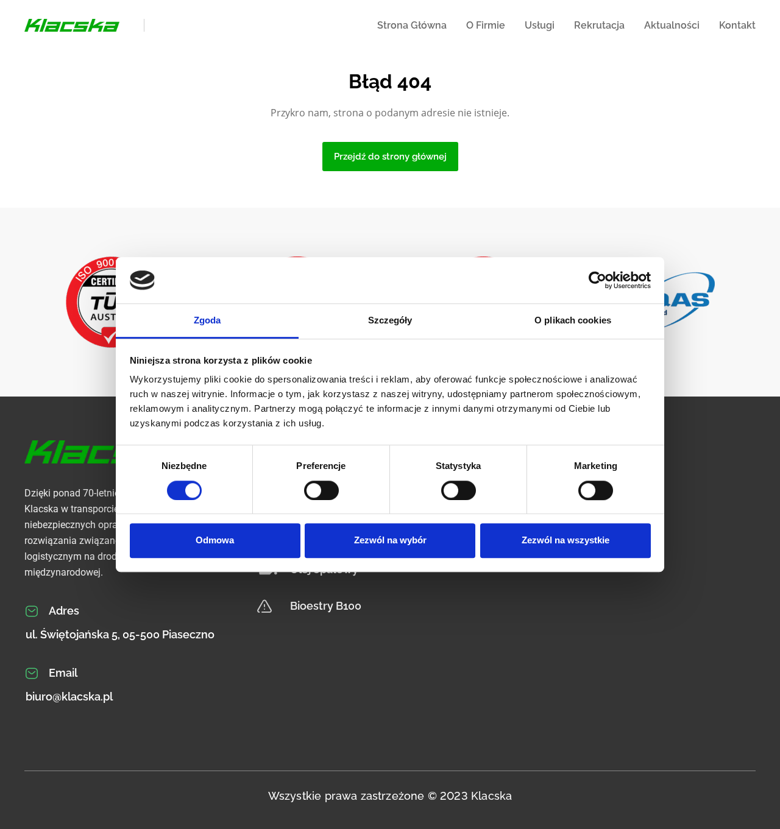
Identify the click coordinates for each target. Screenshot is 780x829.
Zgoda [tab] (207, 321)
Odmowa (215, 540)
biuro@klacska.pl (69, 696)
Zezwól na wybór (390, 540)
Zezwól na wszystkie (565, 540)
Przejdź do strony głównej (390, 156)
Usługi (540, 25)
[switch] (321, 490)
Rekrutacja (599, 25)
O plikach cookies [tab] (572, 321)
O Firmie (485, 25)
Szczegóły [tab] (390, 321)
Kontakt (737, 25)
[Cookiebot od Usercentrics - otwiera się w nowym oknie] (597, 280)
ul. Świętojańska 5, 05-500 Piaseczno (120, 634)
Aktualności (672, 25)
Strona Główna (412, 25)
